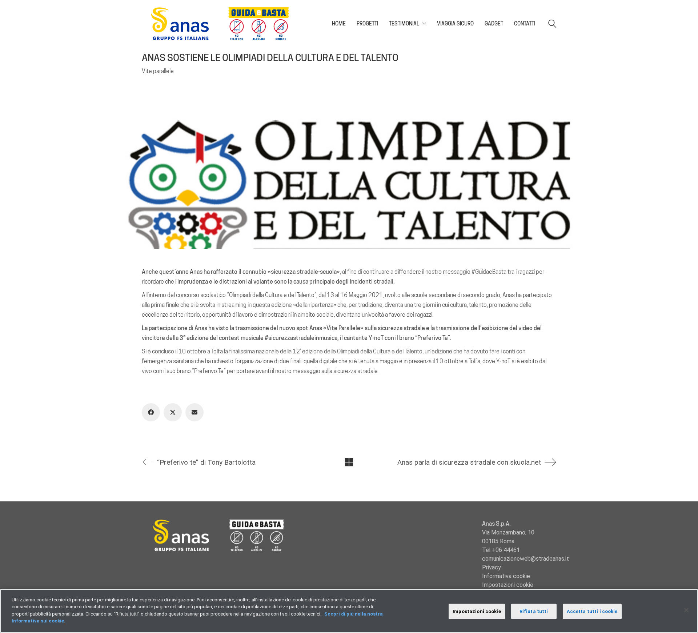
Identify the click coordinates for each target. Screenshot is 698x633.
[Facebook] (151, 412)
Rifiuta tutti (534, 611)
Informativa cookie (506, 576)
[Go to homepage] (223, 23)
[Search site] (552, 24)
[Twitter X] (173, 412)
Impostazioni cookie (507, 584)
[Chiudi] (686, 610)
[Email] (194, 412)
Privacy (491, 567)
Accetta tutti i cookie (592, 611)
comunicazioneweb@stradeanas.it (525, 558)
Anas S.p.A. (496, 523)
